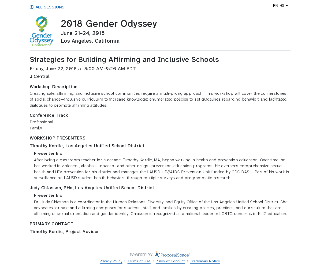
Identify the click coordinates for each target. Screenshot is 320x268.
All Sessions (50, 7)
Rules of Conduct (170, 261)
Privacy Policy (111, 261)
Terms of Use (138, 261)
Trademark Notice (205, 261)
